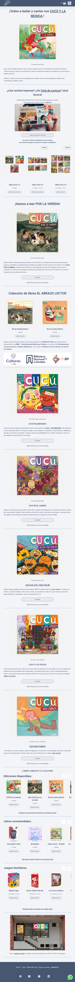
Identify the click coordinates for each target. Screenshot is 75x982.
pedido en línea (19, 953)
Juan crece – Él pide (56, 844)
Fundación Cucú (41, 140)
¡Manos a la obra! (9, 676)
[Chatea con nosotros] (70, 977)
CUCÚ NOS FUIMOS (37, 746)
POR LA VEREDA (47, 204)
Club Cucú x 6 (37, 185)
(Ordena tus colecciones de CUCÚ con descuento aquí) (37, 813)
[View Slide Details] (37, 117)
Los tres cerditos (56, 890)
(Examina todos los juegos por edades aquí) (37, 909)
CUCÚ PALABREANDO (37, 424)
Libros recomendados (17, 821)
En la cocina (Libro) (55, 329)
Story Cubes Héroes (34, 890)
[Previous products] (63, 776)
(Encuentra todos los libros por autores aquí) (37, 859)
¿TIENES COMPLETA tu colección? (37, 771)
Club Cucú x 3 (14, 185)
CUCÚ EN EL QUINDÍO (37, 506)
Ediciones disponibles (17, 776)
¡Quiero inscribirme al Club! (37, 135)
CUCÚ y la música (13, 797)
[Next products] (69, 776)
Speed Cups (14, 890)
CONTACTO (55, 967)
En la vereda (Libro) (20, 329)
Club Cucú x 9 (60, 185)
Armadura (35, 844)
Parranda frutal (13, 844)
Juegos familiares (15, 867)
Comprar (37, 277)
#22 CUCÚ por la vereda (35, 798)
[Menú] (69, 3)
